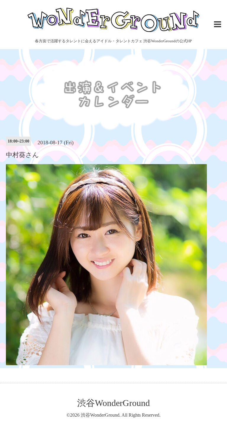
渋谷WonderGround (113, 403)
